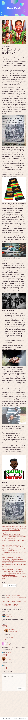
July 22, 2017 (9, 644)
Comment (20, 688)
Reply (4, 626)
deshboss (8, 614)
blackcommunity (16, 595)
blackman (23, 597)
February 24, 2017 (10, 616)
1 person (11, 637)
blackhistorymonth (16, 597)
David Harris (9, 658)
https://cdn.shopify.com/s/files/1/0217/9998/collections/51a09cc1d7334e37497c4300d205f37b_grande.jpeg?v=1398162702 (14, 528)
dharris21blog (12, 629)
